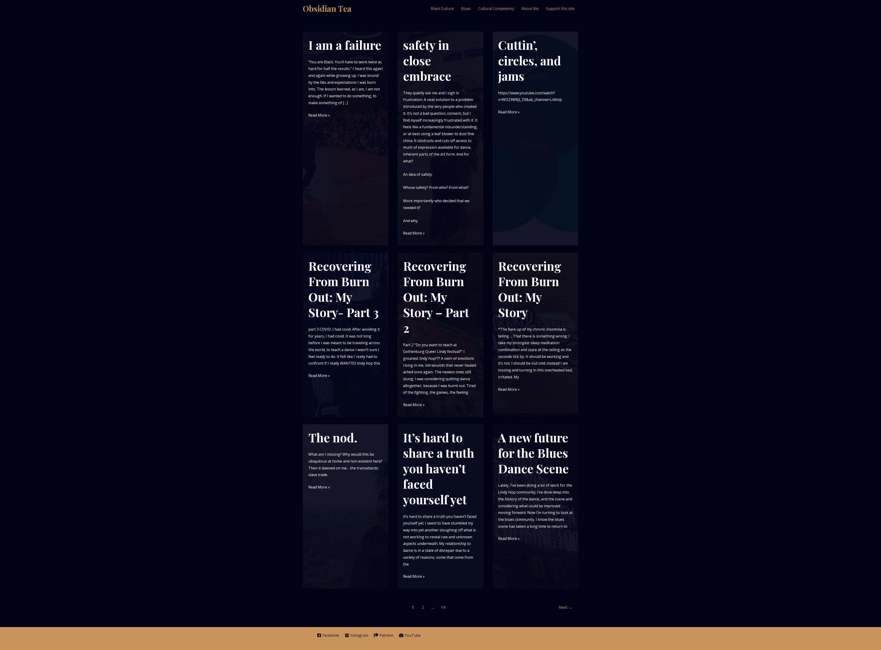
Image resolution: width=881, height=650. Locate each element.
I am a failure (344, 45)
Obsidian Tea (327, 8)
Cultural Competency (496, 8)
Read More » (319, 115)
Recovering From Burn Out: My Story (529, 289)
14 (443, 607)
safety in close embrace (427, 60)
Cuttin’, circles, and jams (529, 60)
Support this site (560, 8)
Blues (466, 8)
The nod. (332, 437)
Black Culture (442, 8)
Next (565, 607)
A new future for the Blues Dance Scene (533, 453)
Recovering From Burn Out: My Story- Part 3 (343, 289)
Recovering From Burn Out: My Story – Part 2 (436, 297)
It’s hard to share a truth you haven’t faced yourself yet (438, 468)
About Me (529, 8)
